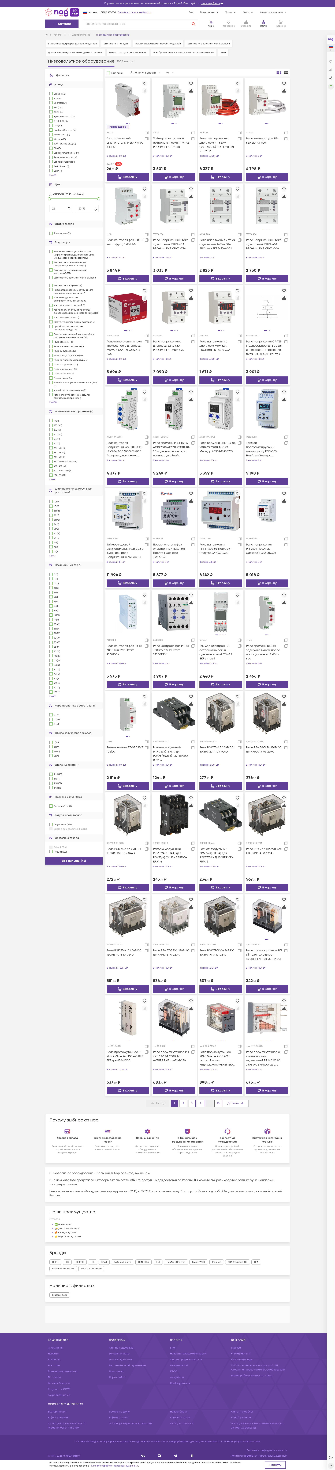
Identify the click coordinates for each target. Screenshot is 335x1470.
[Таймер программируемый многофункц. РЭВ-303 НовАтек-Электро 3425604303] (267, 409)
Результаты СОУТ (59, 1389)
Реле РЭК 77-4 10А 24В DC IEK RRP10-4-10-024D (124, 953)
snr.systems (177, 1377)
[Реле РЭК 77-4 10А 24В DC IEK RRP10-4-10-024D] (128, 916)
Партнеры (54, 1377)
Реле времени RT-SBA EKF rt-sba (125, 750)
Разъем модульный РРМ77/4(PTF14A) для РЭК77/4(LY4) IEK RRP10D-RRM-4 (170, 855)
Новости (53, 1353)
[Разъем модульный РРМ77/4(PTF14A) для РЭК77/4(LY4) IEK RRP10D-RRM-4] (174, 815)
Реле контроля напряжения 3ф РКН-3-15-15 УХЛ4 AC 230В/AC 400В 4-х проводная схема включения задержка (125, 449)
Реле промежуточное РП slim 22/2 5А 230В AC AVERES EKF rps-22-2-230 (171, 1056)
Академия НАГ (179, 1365)
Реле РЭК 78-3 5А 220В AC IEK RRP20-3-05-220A (263, 750)
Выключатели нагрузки (116, 43)
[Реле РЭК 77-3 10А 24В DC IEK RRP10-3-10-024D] (220, 916)
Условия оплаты (119, 1353)
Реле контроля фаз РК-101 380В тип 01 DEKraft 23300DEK (171, 650)
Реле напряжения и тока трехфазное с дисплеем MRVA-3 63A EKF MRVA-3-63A (124, 348)
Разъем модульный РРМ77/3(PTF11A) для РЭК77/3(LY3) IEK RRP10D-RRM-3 (216, 855)
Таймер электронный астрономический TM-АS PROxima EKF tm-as (171, 143)
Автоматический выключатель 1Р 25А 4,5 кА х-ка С (125, 143)
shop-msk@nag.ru (141, 12)
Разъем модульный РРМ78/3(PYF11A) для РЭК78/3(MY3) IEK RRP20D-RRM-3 (171, 754)
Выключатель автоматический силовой (209, 43)
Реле (223, 52)
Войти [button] (263, 26)
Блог (191, 12)
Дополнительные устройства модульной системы (75, 52)
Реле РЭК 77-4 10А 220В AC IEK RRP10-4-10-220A (264, 851)
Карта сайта (117, 1377)
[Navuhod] (159, 1456)
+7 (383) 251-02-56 (180, 1417)
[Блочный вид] (278, 73)
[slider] (49, 198)
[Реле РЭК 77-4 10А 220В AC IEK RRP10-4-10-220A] (267, 815)
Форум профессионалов (186, 1359)
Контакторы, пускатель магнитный (127, 52)
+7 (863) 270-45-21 (119, 1417)
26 (218, 1103)
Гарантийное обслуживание (127, 1365)
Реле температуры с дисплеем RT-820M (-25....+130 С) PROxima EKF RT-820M (216, 145)
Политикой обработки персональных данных (114, 1465)
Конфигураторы (180, 1383)
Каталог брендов (59, 1383)
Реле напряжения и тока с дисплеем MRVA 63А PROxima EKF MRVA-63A (170, 244)
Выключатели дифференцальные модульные (72, 43)
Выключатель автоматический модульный (158, 43)
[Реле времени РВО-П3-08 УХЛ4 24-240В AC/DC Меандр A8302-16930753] (220, 409)
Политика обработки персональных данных (258, 1455)
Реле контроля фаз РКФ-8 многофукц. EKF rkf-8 (125, 242)
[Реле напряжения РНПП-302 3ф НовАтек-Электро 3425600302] (220, 510)
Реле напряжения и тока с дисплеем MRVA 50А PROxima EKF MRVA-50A (217, 244)
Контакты (54, 1365)
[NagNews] (175, 1456)
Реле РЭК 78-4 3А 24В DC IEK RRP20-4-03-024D (216, 750)
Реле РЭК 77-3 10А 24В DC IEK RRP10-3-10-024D (216, 953)
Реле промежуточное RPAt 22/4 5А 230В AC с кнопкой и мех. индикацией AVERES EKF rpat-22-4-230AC (216, 1058)
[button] (167, 3)
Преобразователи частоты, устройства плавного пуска (183, 52)
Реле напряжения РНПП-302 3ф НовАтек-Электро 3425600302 (215, 549)
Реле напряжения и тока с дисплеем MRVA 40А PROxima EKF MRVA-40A (263, 244)
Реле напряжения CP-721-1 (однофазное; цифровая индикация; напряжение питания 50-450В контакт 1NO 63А (264, 348)
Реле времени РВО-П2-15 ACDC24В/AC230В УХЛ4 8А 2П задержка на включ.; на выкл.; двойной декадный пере (171, 449)
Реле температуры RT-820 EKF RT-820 (262, 141)
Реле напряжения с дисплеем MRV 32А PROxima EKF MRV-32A (214, 346)
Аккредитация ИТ (59, 1395)
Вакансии (54, 1359)
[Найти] (194, 24)
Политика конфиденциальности (267, 1450)
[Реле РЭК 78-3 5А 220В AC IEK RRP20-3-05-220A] (267, 713)
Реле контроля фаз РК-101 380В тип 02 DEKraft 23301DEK (125, 650)
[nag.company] (143, 1456)
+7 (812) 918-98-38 (241, 1417)
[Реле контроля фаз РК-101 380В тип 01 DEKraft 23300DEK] (174, 612)
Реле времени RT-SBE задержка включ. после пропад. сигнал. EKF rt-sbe (263, 652)
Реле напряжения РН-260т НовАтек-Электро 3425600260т (261, 549)
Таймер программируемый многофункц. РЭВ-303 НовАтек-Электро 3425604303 (261, 449)
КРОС (173, 1371)
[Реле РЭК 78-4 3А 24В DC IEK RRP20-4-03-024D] (220, 713)
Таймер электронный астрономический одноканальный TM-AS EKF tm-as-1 (215, 652)
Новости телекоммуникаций (188, 1353)
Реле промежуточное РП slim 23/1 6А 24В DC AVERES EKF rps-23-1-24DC (125, 1056)
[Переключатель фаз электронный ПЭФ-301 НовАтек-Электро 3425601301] (174, 510)
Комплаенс (116, 1371)
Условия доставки (120, 1359)
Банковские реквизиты (62, 1371)
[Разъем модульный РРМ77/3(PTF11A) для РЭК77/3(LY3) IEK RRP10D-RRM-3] (220, 815)
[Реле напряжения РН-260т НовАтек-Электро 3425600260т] (267, 510)
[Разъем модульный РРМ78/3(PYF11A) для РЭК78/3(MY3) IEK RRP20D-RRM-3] (174, 713)
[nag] (192, 1456)
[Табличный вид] (286, 73)
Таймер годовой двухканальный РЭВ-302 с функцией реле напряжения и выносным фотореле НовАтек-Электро (125, 551)
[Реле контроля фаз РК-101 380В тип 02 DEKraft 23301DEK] (128, 612)
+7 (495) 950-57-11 (108, 12)
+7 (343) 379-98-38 (58, 1417)
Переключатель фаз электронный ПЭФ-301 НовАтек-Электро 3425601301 (169, 551)
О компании (56, 1347)
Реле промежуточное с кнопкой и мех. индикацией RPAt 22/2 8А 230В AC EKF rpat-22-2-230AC (263, 1058)
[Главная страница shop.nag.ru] (62, 12)
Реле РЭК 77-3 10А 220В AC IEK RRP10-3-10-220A (171, 953)
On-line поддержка (121, 1347)
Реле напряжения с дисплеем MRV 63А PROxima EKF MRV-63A (168, 346)
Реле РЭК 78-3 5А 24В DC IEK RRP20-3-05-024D (124, 851)
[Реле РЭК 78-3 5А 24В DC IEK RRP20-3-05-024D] (128, 815)
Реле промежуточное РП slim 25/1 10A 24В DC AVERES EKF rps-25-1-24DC (264, 955)
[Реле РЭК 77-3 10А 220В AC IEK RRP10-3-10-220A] (174, 916)
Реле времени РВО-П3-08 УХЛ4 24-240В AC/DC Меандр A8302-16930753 (217, 447)
